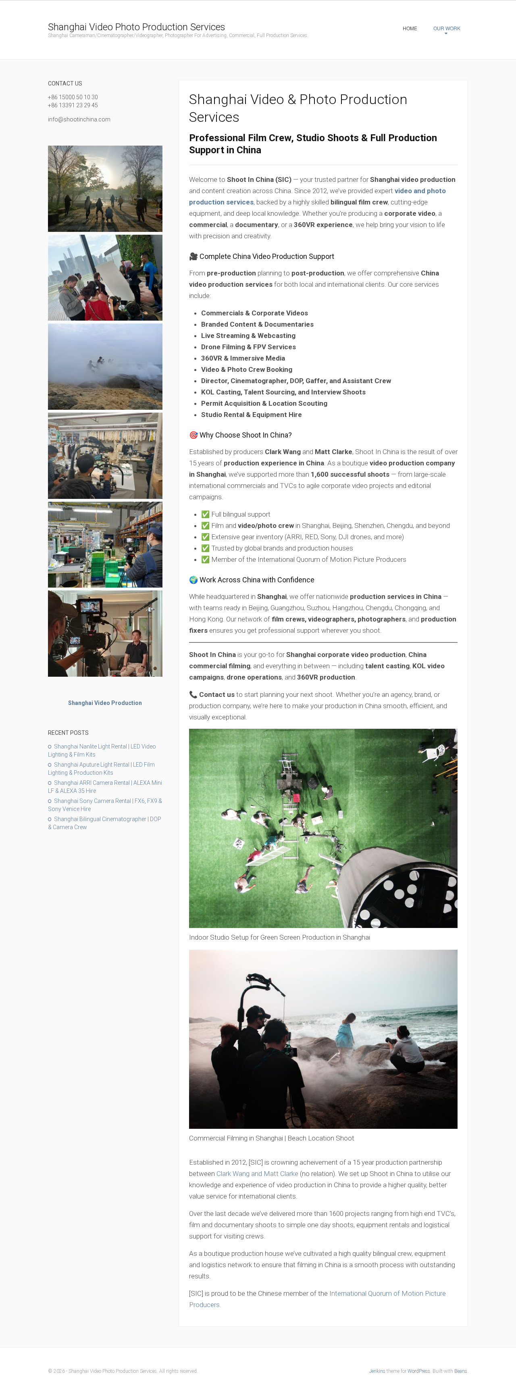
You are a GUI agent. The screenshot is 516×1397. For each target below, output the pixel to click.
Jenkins (377, 1371)
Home (410, 28)
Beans (460, 1371)
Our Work (446, 28)
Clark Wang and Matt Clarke (257, 1174)
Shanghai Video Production (105, 703)
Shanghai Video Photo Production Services (136, 27)
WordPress (419, 1371)
